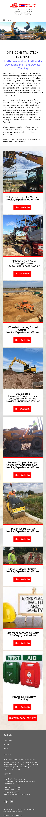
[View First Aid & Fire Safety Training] (23, 671)
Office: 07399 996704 (23, 9)
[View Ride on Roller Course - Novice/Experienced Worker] (23, 503)
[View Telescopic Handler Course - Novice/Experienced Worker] (23, 171)
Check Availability (22, 207)
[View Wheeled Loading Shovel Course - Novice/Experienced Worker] (23, 301)
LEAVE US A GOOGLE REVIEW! (22, 718)
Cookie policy (8, 740)
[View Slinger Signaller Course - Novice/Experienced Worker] (23, 555)
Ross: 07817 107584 (23, 14)
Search (6, 748)
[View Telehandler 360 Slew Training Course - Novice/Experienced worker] (23, 235)
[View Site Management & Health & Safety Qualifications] (23, 607)
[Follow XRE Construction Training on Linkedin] (11, 801)
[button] (23, 20)
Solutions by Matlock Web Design (12, 815)
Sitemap (6, 744)
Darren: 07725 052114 (23, 12)
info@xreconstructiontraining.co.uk (17, 795)
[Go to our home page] (23, 7)
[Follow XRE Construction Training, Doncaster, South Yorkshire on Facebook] (6, 801)
